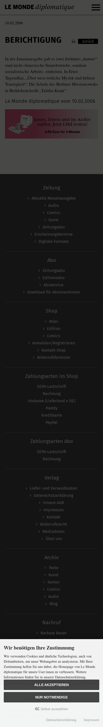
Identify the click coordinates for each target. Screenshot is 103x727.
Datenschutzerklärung (61, 719)
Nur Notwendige (51, 697)
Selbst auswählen (54, 709)
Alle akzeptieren (51, 685)
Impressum (91, 719)
